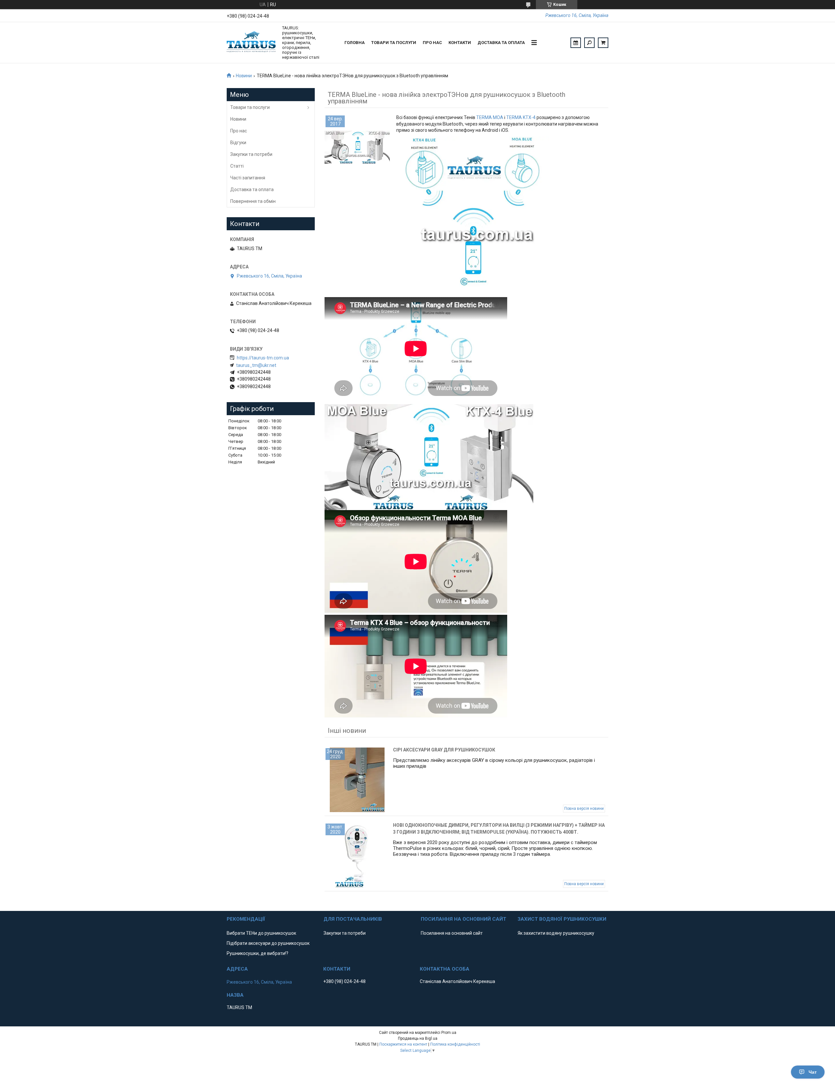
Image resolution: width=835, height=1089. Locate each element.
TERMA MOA (489, 117)
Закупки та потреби (251, 154)
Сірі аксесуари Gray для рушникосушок (444, 749)
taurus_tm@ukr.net (256, 365)
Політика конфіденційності (455, 1044)
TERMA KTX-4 (521, 117)
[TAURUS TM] (251, 42)
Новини (244, 75)
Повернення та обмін (253, 201)
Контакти (459, 42)
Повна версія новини (584, 808)
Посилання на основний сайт (452, 933)
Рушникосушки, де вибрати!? (257, 953)
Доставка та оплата (501, 42)
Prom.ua (448, 1032)
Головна (354, 42)
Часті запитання (247, 177)
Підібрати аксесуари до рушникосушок (268, 943)
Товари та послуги (393, 42)
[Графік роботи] (575, 43)
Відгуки (238, 142)
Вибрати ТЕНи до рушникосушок (261, 933)
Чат (813, 1072)
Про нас (432, 42)
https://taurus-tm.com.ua (263, 357)
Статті (237, 166)
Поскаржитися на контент (403, 1044)
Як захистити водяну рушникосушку (556, 933)
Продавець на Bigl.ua (417, 1038)
